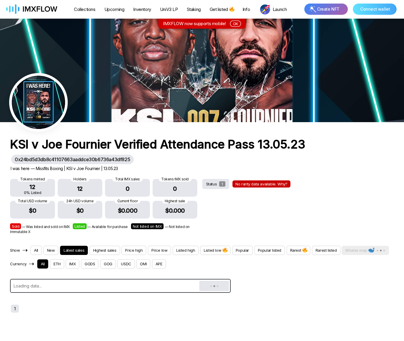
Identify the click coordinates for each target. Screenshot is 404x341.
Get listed (219, 9)
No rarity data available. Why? (261, 184)
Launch (280, 9)
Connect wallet (375, 9)
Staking (194, 9)
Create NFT (328, 9)
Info (246, 9)
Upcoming (114, 9)
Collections (85, 9)
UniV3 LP (169, 9)
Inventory (142, 9)
